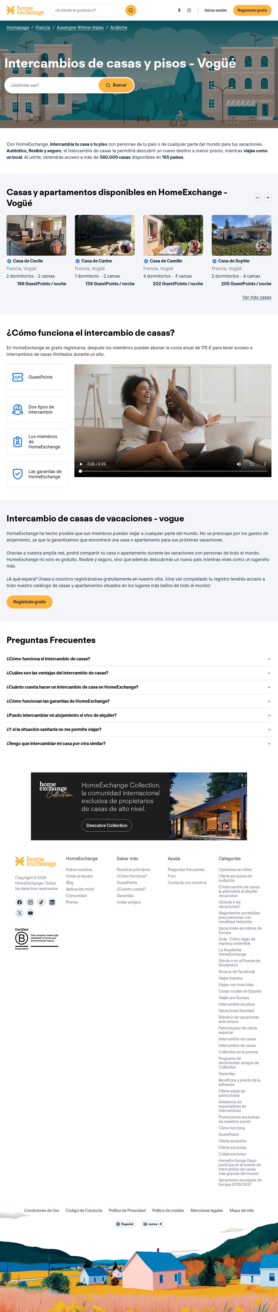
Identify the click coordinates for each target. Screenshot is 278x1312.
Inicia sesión (216, 10)
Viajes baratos (231, 978)
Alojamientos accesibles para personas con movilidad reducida (239, 917)
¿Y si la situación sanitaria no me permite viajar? (54, 729)
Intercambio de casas (237, 1039)
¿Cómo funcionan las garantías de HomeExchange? (58, 701)
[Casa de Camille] (173, 251)
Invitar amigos (129, 902)
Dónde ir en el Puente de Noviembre (239, 963)
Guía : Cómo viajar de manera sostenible (237, 941)
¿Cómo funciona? (132, 876)
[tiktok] (41, 902)
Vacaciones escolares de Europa (240, 930)
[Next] (267, 197)
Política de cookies (168, 1210)
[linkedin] (52, 902)
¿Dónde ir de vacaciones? (230, 904)
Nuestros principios (133, 869)
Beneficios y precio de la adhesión (239, 1082)
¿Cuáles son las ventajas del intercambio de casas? (57, 673)
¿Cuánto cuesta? (131, 889)
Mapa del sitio (242, 1210)
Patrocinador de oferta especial (238, 1030)
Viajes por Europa (234, 998)
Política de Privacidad (127, 1210)
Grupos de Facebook (237, 971)
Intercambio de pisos (237, 1004)
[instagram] (30, 902)
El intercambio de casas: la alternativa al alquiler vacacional (240, 891)
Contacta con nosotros (187, 882)
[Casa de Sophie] (241, 251)
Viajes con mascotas (236, 985)
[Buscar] (130, 10)
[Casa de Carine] (105, 251)
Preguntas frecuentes (186, 869)
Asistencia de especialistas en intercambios (232, 1106)
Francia (43, 27)
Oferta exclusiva (233, 1141)
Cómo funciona (232, 1128)
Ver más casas (256, 297)
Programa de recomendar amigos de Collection (239, 1062)
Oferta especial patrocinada (232, 1093)
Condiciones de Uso (41, 1210)
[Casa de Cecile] (36, 251)
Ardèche (118, 27)
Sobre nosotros (79, 869)
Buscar (120, 85)
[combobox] (93, 10)
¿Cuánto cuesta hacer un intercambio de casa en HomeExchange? (72, 687)
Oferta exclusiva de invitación (235, 878)
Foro (172, 876)
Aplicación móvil (80, 889)
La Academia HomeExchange (232, 952)
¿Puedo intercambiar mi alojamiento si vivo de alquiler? (62, 715)
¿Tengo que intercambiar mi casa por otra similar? (56, 743)
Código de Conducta (84, 1210)
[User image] (57, 246)
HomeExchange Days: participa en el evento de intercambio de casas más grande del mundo (240, 1167)
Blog (70, 882)
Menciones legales (207, 1210)
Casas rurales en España (240, 991)
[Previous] (258, 197)
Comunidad (76, 895)
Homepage (18, 27)
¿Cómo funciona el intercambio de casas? (48, 658)
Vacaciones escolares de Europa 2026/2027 (240, 1182)
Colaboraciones (232, 1154)
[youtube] (30, 913)
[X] (19, 913)
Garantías (125, 895)
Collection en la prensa (238, 1052)
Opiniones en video (235, 869)
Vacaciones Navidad (236, 1011)
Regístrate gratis (252, 10)
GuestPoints (127, 882)
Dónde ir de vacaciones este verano (239, 1019)
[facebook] (19, 902)
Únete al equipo (79, 876)
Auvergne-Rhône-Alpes (80, 27)
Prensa (72, 902)
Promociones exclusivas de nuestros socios (239, 1119)
